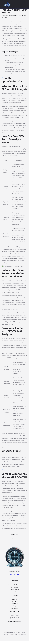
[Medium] (11, 574)
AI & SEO (14, 601)
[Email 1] (14, 574)
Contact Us (14, 591)
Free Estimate (14, 608)
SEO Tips (24, 15)
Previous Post (14, 534)
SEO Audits (18, 15)
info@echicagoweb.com (14, 621)
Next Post (14, 539)
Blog (14, 606)
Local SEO (14, 599)
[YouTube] (18, 574)
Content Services (14, 589)
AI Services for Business (14, 585)
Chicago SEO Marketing (8, 15)
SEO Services (14, 587)
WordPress (15, 603)
